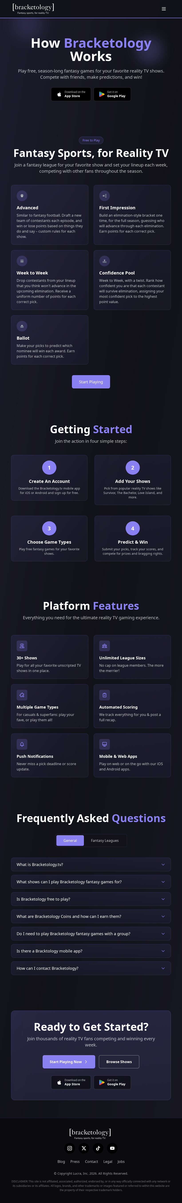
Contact (91, 1161)
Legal (107, 1161)
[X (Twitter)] (84, 1148)
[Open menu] (163, 9)
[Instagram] (69, 1148)
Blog (61, 1161)
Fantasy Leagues (105, 840)
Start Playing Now (66, 1061)
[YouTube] (112, 1148)
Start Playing (91, 381)
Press (75, 1161)
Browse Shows (119, 1061)
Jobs (121, 1161)
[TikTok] (98, 1148)
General (70, 840)
